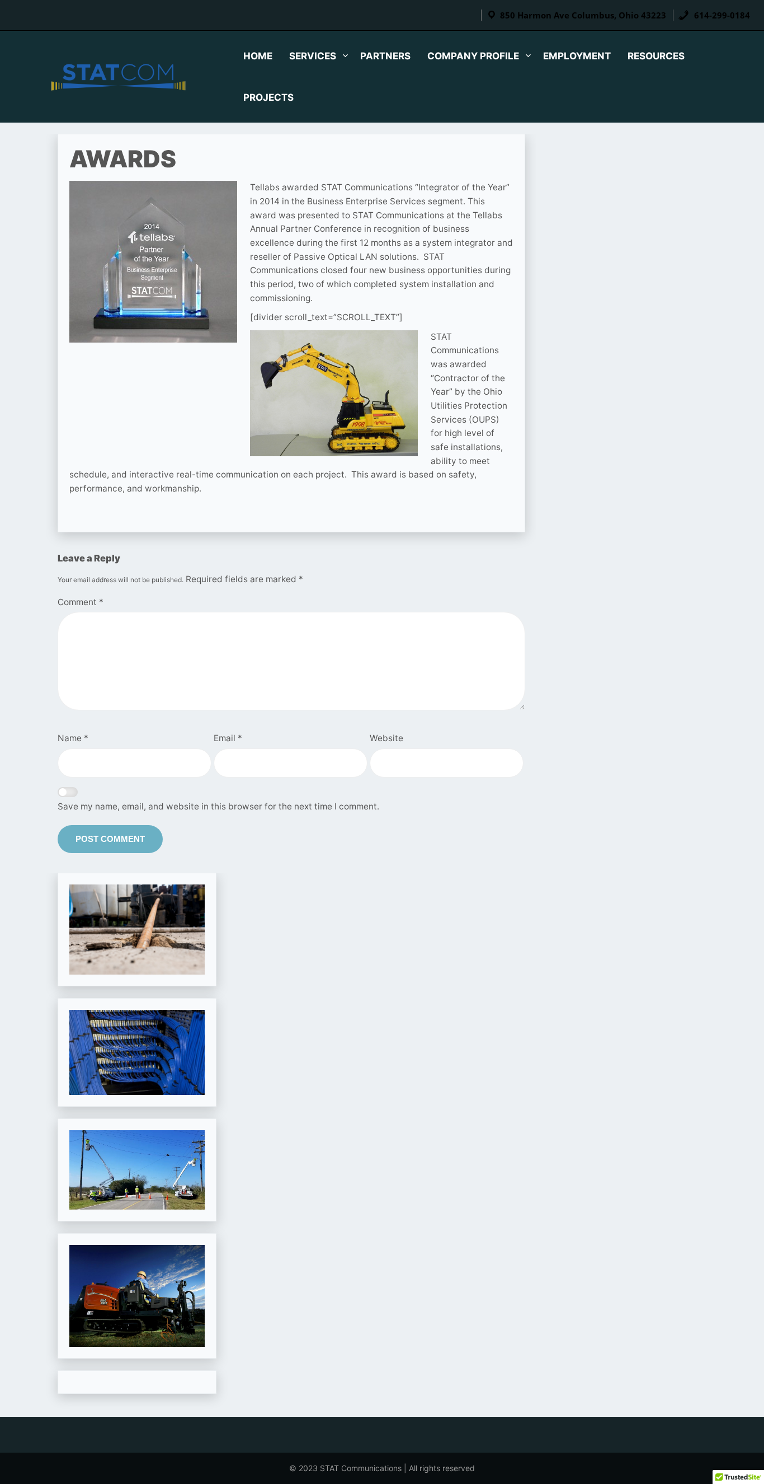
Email (228, 738)
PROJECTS (268, 97)
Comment (80, 602)
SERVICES (312, 56)
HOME (257, 56)
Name (73, 738)
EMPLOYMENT (577, 56)
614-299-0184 (721, 15)
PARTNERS (385, 56)
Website (386, 738)
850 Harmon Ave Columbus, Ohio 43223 (583, 15)
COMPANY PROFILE (473, 56)
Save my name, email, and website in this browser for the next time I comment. (218, 806)
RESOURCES (656, 56)
